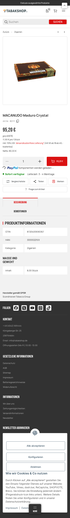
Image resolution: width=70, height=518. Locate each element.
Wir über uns (8, 403)
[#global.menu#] (63, 11)
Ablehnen (35, 466)
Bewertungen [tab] (20, 211)
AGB (5, 367)
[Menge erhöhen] (39, 161)
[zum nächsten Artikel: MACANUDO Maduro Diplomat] (64, 32)
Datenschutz (9, 363)
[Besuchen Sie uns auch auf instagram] (40, 308)
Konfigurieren (35, 457)
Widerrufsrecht (10, 387)
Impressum (8, 377)
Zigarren (18, 32)
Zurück (6, 32)
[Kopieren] (18, 121)
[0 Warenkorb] (55, 11)
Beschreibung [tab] (20, 202)
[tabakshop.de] (15, 10)
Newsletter (8, 418)
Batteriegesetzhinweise (14, 382)
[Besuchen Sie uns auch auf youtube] (32, 308)
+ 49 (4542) (8, 325)
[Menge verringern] (7, 161)
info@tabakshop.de (18, 340)
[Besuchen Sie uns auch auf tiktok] (48, 308)
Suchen (57, 21)
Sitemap (7, 372)
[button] (64, 5)
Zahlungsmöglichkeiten (14, 408)
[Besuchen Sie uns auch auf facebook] (16, 308)
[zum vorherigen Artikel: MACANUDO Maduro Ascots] (58, 32)
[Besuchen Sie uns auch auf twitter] (24, 308)
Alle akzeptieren (36, 445)
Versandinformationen (13, 413)
